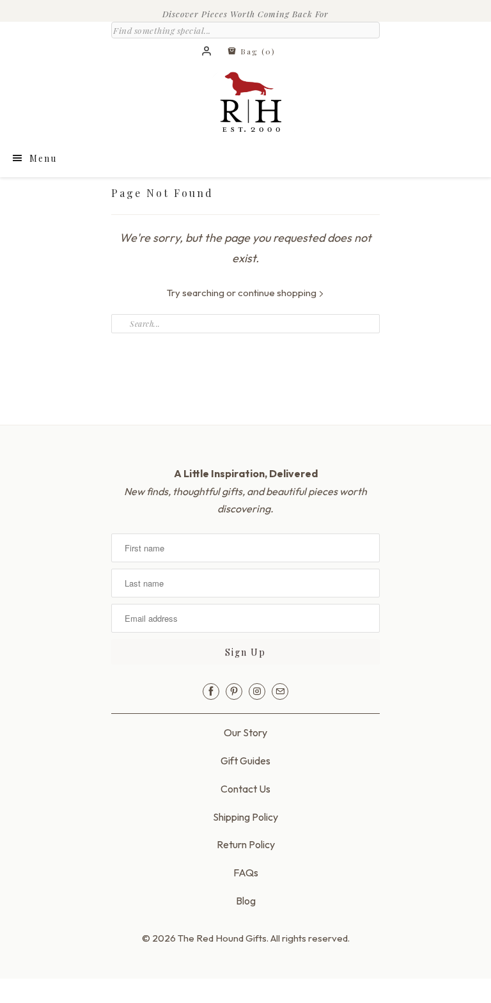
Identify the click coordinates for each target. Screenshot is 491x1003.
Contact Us (245, 788)
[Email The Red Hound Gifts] (280, 691)
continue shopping (278, 293)
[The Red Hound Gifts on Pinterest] (234, 691)
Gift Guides (245, 760)
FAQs (245, 872)
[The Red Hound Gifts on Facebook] (211, 691)
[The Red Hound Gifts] (245, 104)
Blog (246, 900)
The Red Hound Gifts (222, 938)
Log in (207, 51)
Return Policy (246, 844)
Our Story (245, 732)
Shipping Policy (245, 816)
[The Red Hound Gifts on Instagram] (257, 691)
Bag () (256, 51)
